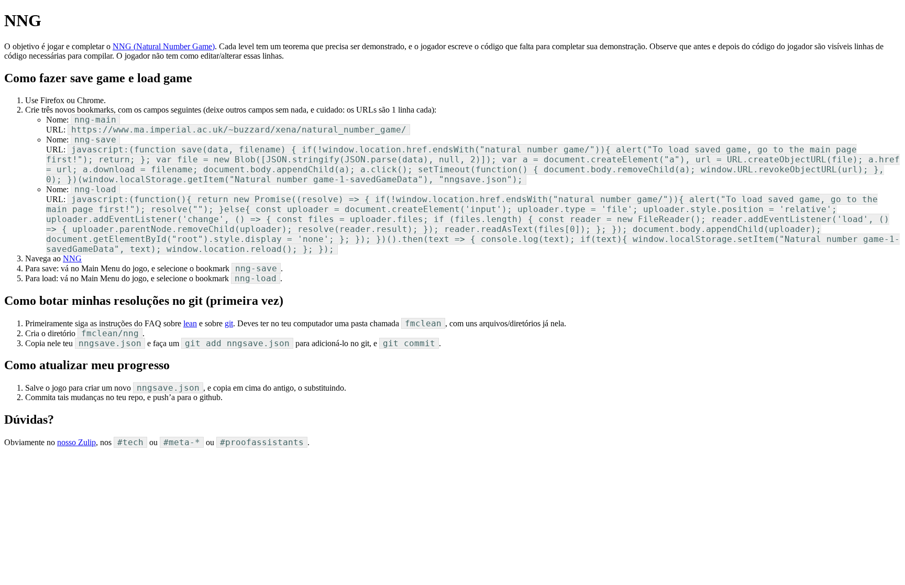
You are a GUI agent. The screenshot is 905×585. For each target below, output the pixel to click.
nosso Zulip (76, 442)
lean (190, 323)
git (229, 323)
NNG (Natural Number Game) (164, 46)
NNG (72, 258)
